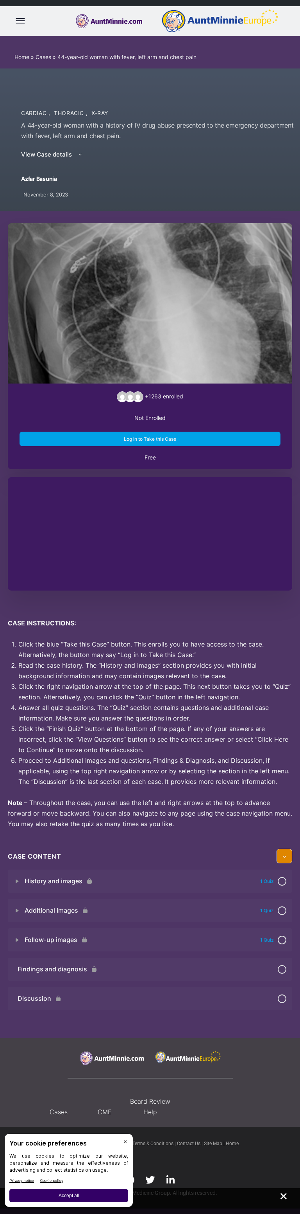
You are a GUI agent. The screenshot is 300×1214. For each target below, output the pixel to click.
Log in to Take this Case (150, 439)
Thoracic (70, 113)
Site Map (213, 1143)
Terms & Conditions (153, 1143)
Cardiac (34, 113)
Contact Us (189, 1143)
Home (21, 57)
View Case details (47, 154)
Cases (43, 57)
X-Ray (99, 113)
